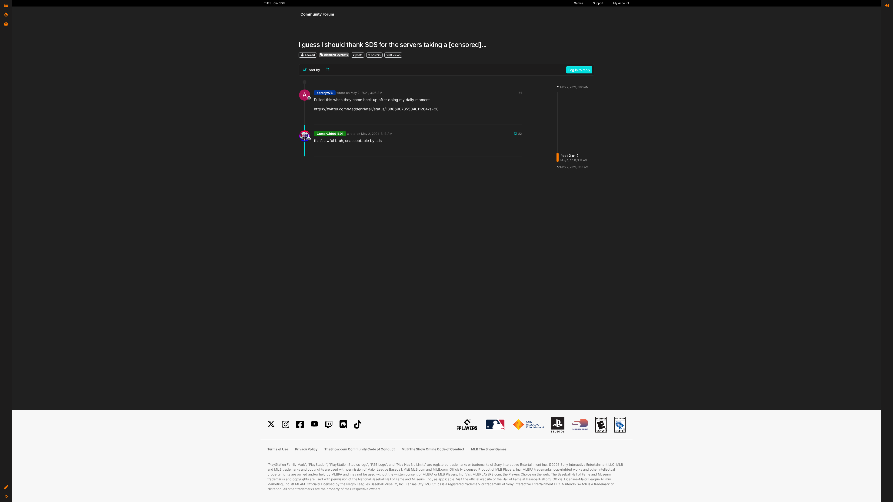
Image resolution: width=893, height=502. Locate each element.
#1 (520, 93)
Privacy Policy (306, 449)
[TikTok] (357, 424)
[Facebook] (300, 424)
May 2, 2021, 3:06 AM (366, 93)
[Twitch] (329, 424)
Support (598, 3)
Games (578, 3)
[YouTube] (314, 424)
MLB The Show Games (488, 449)
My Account (621, 3)
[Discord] (343, 424)
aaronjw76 (325, 93)
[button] (6, 487)
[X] (271, 424)
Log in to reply (579, 70)
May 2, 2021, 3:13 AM (376, 133)
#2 (520, 133)
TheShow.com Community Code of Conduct (359, 449)
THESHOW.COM (274, 3)
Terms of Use (277, 449)
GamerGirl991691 (330, 133)
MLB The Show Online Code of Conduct (433, 449)
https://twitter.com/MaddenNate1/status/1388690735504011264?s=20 (376, 109)
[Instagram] (285, 424)
